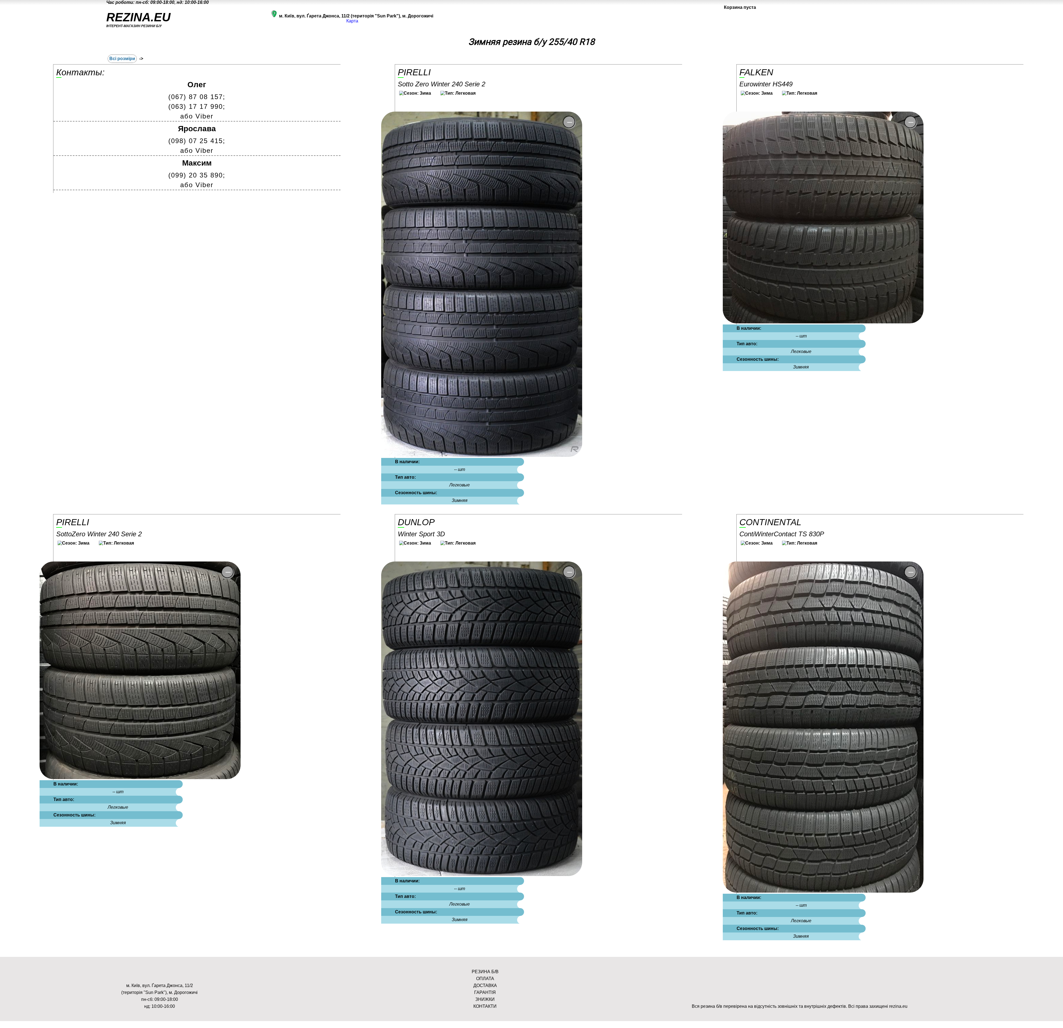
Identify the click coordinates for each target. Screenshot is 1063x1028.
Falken (756, 72)
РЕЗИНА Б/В (485, 971)
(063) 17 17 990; (196, 106)
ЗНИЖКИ (485, 999)
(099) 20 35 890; (196, 175)
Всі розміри (122, 58)
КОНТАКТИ (485, 1006)
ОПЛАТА (485, 978)
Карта (352, 21)
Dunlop (416, 522)
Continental (770, 522)
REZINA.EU (138, 17)
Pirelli (414, 72)
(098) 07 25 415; (196, 141)
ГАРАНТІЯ (485, 992)
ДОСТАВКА (485, 985)
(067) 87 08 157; (196, 97)
